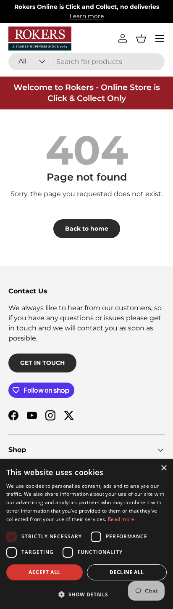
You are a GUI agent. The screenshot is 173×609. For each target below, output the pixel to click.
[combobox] (86, 61)
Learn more (87, 16)
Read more (121, 519)
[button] (141, 38)
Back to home (86, 228)
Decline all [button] (127, 572)
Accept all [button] (44, 572)
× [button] (163, 468)
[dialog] (86, 534)
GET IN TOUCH (42, 363)
